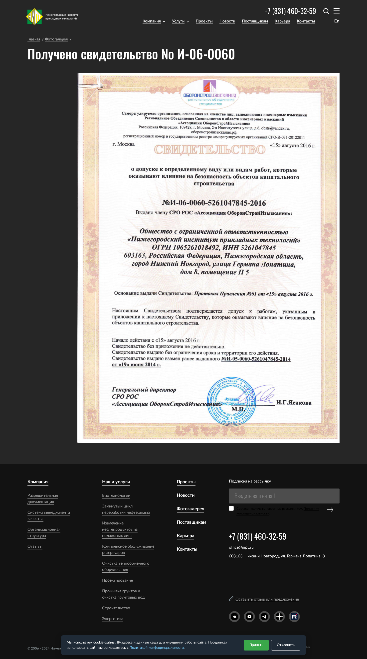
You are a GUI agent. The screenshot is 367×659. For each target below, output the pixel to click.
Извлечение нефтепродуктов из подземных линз (120, 529)
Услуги (178, 21)
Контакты (306, 21)
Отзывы (34, 546)
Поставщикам (255, 21)
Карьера (282, 21)
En (337, 21)
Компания (152, 21)
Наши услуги (116, 482)
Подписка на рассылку (250, 481)
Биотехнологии (116, 495)
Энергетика (112, 619)
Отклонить (286, 645)
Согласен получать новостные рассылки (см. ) (277, 511)
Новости (227, 21)
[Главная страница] (55, 17)
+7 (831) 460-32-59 (290, 11)
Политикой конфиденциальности (157, 648)
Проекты (204, 21)
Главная (33, 39)
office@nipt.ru (241, 547)
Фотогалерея (56, 39)
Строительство (116, 608)
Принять (256, 645)
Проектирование (117, 580)
